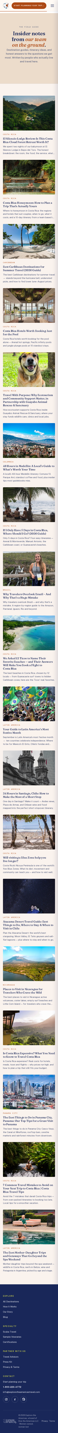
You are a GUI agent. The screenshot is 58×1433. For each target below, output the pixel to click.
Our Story (8, 1312)
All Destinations (11, 1301)
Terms (52, 1421)
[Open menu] (52, 5)
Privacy (45, 1421)
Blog (5, 1317)
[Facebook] (15, 1399)
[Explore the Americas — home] (6, 5)
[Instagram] (6, 1399)
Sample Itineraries (12, 1337)
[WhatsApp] (23, 1399)
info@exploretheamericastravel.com (21, 1392)
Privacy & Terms (11, 1367)
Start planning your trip (14, 1381)
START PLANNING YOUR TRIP (28, 5)
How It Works (10, 1306)
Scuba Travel (9, 1331)
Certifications (10, 1342)
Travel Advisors (10, 1356)
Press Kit (7, 1362)
